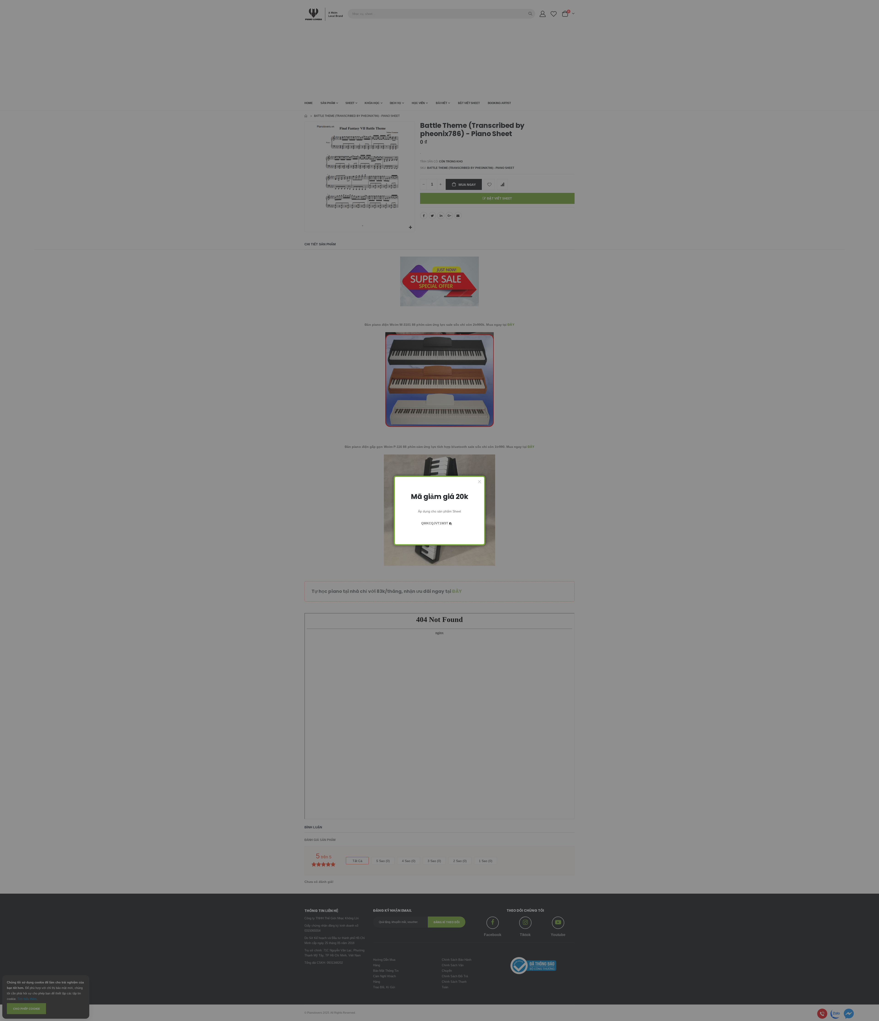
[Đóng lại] (479, 481)
